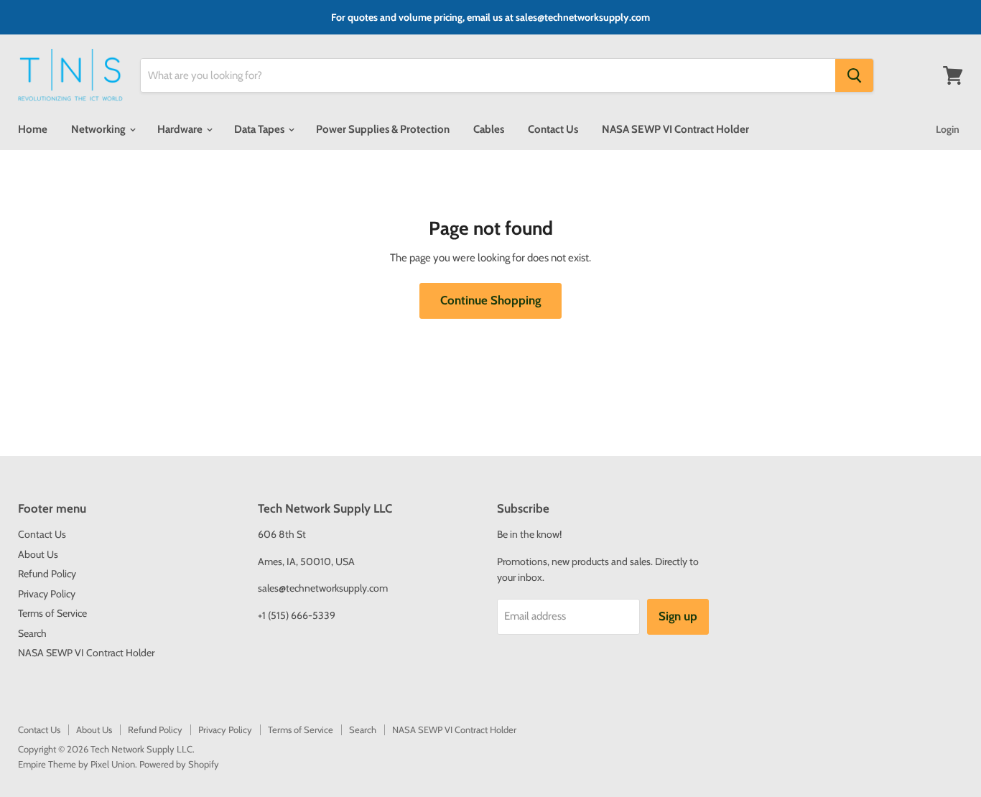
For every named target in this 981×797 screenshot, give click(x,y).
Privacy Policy (46, 593)
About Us (38, 554)
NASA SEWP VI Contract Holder (675, 129)
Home (32, 129)
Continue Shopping (490, 300)
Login (947, 129)
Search (32, 633)
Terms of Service (52, 613)
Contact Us (553, 129)
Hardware (181, 129)
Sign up (678, 616)
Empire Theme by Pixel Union (76, 764)
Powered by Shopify (179, 764)
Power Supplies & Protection (383, 129)
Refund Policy (47, 573)
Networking (99, 129)
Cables (488, 129)
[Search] (854, 75)
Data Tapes (260, 129)
